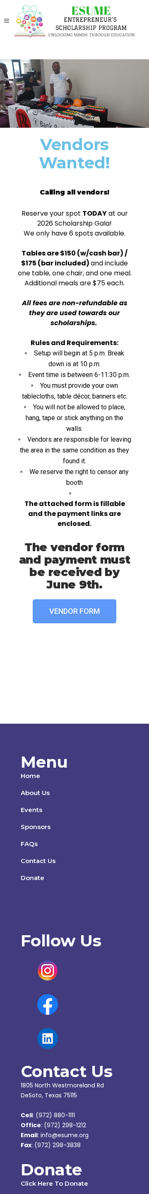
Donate (32, 878)
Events (31, 810)
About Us (35, 793)
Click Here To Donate (54, 1183)
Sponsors (35, 827)
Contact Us (38, 861)
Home (30, 776)
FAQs (29, 844)
